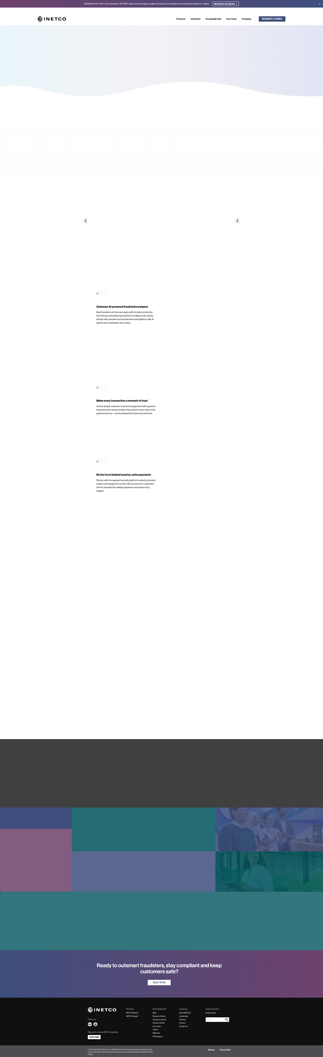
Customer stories (159, 1020)
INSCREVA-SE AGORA (225, 4)
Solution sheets (159, 1023)
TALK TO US (159, 982)
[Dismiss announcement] (319, 4)
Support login (211, 1013)
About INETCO (185, 1013)
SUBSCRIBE (94, 1037)
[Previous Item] (86, 221)
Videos (155, 1030)
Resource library (159, 1016)
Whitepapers (158, 1036)
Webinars (156, 1033)
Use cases (157, 1026)
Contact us (183, 1026)
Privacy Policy (225, 1050)
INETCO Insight (132, 1016)
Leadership (183, 1016)
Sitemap (211, 1050)
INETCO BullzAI (132, 1013)
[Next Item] (237, 221)
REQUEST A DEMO (272, 18)
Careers (182, 1023)
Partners (182, 1020)
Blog (154, 1013)
